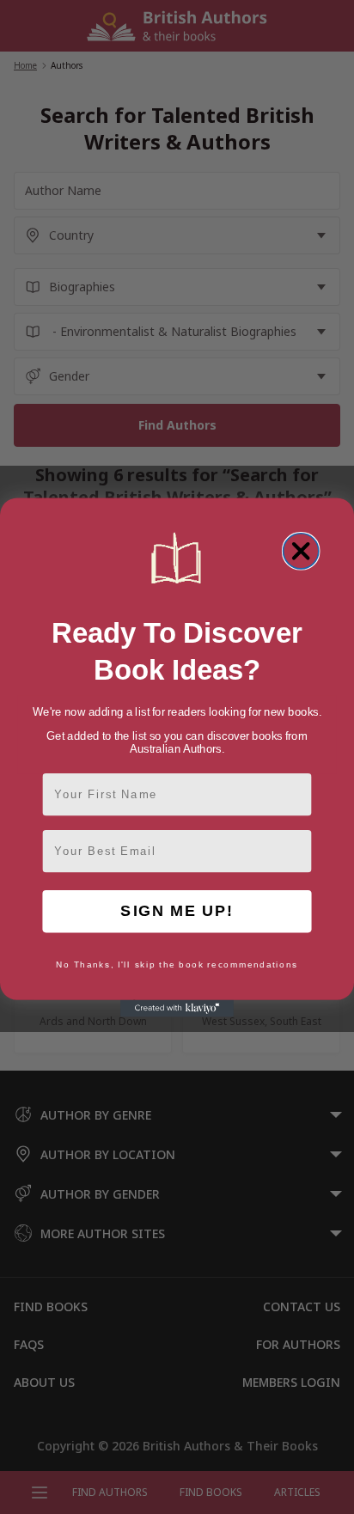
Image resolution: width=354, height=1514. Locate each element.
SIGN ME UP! (176, 911)
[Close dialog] (301, 550)
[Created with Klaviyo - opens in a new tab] (177, 1007)
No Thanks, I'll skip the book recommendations (177, 964)
